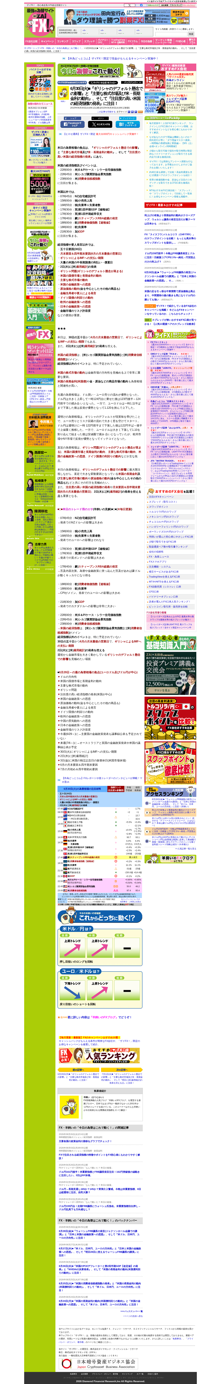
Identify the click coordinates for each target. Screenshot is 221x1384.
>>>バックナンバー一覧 (132, 1311)
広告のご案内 (153, 1374)
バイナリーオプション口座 (163, 596)
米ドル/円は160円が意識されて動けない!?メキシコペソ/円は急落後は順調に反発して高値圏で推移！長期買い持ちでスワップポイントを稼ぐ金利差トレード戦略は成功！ (40, 437)
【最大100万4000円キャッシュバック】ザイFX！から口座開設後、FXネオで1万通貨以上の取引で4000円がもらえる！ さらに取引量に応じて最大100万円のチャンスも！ (172, 359)
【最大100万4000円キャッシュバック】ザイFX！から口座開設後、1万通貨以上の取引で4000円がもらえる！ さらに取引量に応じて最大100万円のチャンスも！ (172, 392)
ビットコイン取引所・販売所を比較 (168, 606)
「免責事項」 (177, 1338)
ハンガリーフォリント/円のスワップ (168, 526)
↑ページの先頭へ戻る (133, 1316)
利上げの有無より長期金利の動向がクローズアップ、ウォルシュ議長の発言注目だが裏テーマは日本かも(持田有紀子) (173, 812)
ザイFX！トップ (31, 48)
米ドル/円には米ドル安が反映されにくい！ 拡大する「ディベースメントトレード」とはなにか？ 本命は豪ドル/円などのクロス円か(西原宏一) (173, 822)
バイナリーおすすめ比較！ (40, 71)
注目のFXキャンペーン (161, 496)
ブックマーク (128, 118)
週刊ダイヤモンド (114, 1378)
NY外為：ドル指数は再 (39, 122)
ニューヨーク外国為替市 (40, 120)
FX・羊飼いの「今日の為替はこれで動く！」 (62, 48)
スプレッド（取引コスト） (163, 501)
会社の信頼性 (156, 551)
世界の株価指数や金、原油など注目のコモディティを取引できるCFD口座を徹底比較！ (170, 182)
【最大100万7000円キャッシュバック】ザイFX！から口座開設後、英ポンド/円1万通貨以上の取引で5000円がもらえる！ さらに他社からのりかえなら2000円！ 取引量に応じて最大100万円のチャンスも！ (172, 375)
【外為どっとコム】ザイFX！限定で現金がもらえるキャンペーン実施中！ (113, 58)
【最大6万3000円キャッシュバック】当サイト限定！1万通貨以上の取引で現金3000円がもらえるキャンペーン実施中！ (172, 346)
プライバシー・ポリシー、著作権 (105, 1374)
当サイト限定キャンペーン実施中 (40, 209)
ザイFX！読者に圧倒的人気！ (40, 133)
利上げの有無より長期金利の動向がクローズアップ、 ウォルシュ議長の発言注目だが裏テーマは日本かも (40, 365)
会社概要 (84, 1374)
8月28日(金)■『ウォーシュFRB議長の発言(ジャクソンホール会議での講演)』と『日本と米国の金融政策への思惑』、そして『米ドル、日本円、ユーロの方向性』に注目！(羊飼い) (174, 803)
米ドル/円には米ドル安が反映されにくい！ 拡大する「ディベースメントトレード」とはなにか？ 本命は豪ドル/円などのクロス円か (44, 463)
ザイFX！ (161, 1378)
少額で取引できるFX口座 (162, 541)
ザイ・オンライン (130, 1378)
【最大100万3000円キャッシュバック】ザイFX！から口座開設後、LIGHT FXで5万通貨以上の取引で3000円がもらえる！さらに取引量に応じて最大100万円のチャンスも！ (172, 452)
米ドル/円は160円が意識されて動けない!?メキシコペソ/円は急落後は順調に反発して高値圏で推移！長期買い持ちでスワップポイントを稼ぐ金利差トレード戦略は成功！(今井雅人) (174, 841)
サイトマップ (127, 1374)
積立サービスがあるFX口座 (164, 571)
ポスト (101, 118)
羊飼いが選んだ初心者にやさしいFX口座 (171, 536)
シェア (73, 118)
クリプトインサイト (147, 1378)
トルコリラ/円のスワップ (162, 511)
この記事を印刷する (106, 112)
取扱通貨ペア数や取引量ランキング (168, 546)
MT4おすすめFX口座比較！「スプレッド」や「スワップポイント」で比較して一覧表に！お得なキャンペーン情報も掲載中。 (171, 193)
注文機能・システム (160, 566)
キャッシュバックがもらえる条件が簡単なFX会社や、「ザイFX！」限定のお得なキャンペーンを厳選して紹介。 (99, 1041)
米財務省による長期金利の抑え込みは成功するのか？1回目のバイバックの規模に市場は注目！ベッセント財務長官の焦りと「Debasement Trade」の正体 (44, 493)
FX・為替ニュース (159, 556)
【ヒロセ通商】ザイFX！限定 (101, 134)
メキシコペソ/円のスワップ (164, 516)
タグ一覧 (140, 1374)
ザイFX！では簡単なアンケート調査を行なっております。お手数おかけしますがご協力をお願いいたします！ (171, 164)
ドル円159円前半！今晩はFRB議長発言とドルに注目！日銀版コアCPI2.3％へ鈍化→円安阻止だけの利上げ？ (41, 396)
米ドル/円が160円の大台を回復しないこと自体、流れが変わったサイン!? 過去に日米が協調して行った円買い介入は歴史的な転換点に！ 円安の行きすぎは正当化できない (44, 524)
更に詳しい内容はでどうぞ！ (94, 1017)
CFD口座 (154, 591)
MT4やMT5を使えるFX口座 (164, 581)
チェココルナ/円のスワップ (164, 521)
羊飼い (63, 101)
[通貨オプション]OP (38, 111)
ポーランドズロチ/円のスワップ (166, 531)
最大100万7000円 (40, 171)
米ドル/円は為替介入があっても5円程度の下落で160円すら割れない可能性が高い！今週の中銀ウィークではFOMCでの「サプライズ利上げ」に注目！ (44, 556)
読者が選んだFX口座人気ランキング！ (170, 601)
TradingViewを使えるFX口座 (164, 576)
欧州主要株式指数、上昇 (40, 117)
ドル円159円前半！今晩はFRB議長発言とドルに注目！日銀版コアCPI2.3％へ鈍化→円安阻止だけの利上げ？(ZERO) (174, 831)
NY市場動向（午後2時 (39, 114)
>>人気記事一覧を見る (185, 849)
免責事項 (73, 1374)
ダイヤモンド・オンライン (94, 1378)
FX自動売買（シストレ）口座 (165, 586)
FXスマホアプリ (158, 561)
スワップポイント (158, 506)
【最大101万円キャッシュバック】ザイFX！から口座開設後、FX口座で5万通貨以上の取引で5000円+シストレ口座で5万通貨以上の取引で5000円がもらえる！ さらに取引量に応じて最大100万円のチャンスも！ (172, 435)
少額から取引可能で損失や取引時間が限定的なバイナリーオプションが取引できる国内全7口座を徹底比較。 (170, 153)
